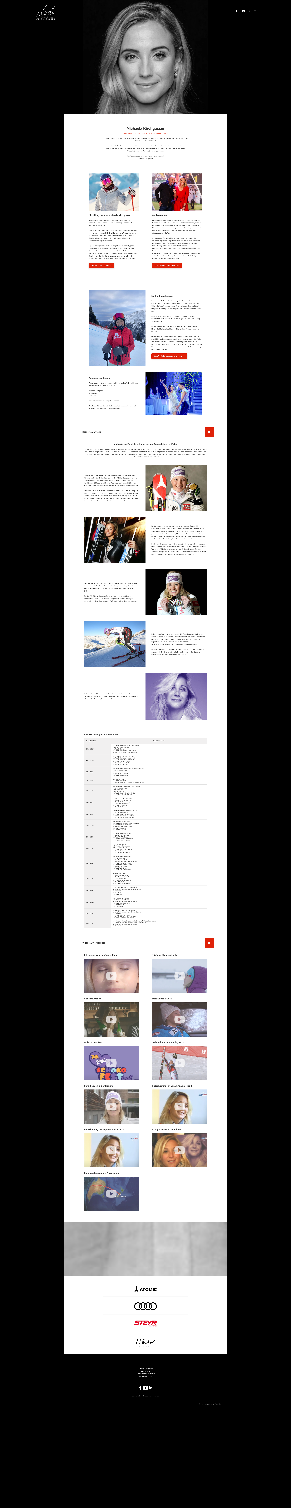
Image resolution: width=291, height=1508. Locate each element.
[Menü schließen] (255, 11)
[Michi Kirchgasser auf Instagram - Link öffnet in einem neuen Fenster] (243, 11)
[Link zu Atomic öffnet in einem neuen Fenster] (145, 1292)
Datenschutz (136, 1396)
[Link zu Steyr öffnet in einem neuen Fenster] (145, 1326)
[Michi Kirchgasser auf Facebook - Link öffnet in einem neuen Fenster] (236, 11)
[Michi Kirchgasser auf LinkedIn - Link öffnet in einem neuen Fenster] (250, 11)
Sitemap (156, 1396)
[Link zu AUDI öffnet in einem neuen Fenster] (145, 1310)
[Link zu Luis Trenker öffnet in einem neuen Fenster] (145, 1348)
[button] (101, 265)
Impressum (147, 1396)
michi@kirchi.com (145, 1376)
